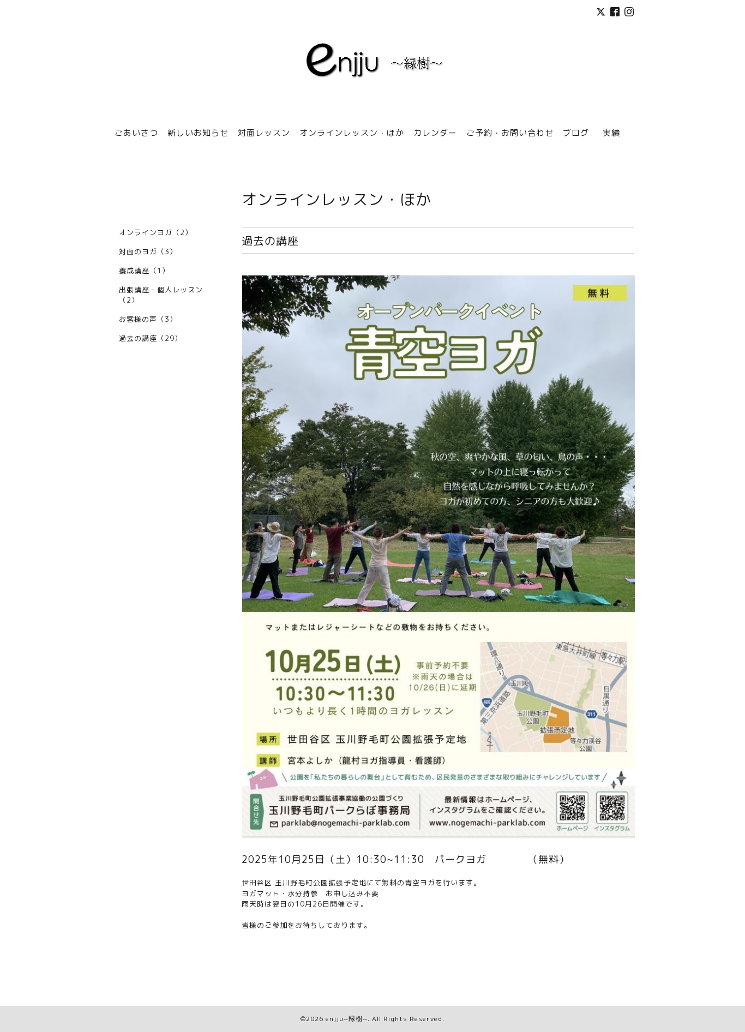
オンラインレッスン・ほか (351, 133)
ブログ (576, 133)
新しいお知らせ (198, 133)
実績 (616, 133)
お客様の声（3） (148, 319)
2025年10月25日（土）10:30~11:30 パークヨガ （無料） (405, 859)
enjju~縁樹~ (347, 1018)
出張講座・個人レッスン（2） (161, 295)
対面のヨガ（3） (148, 251)
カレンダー (435, 133)
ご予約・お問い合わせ (510, 133)
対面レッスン (264, 133)
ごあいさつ (136, 133)
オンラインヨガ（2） (156, 232)
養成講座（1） (144, 270)
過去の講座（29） (150, 338)
